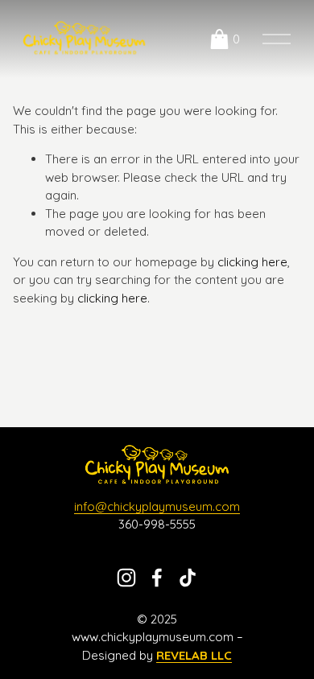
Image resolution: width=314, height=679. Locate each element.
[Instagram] (126, 577)
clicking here (252, 262)
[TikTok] (187, 577)
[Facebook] (157, 577)
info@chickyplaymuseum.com (157, 506)
